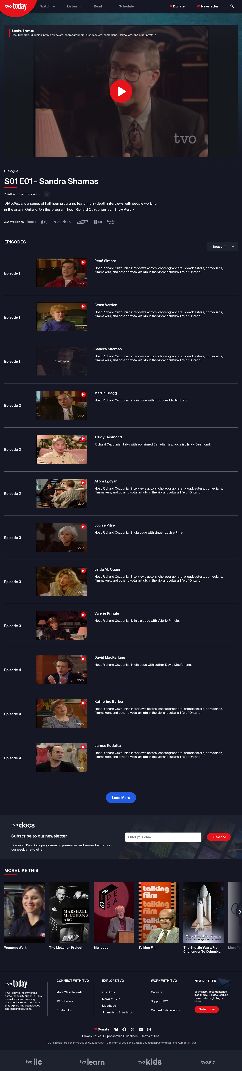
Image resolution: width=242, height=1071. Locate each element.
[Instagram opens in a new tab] (149, 1029)
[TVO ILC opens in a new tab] (34, 1060)
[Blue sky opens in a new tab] (116, 1029)
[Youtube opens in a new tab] (141, 1029)
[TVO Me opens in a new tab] (208, 1060)
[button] (27, 193)
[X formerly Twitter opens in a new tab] (132, 1029)
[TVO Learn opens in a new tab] (92, 1060)
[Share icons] (47, 194)
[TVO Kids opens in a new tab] (150, 1060)
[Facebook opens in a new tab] (124, 1029)
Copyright (112, 1042)
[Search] (232, 6)
